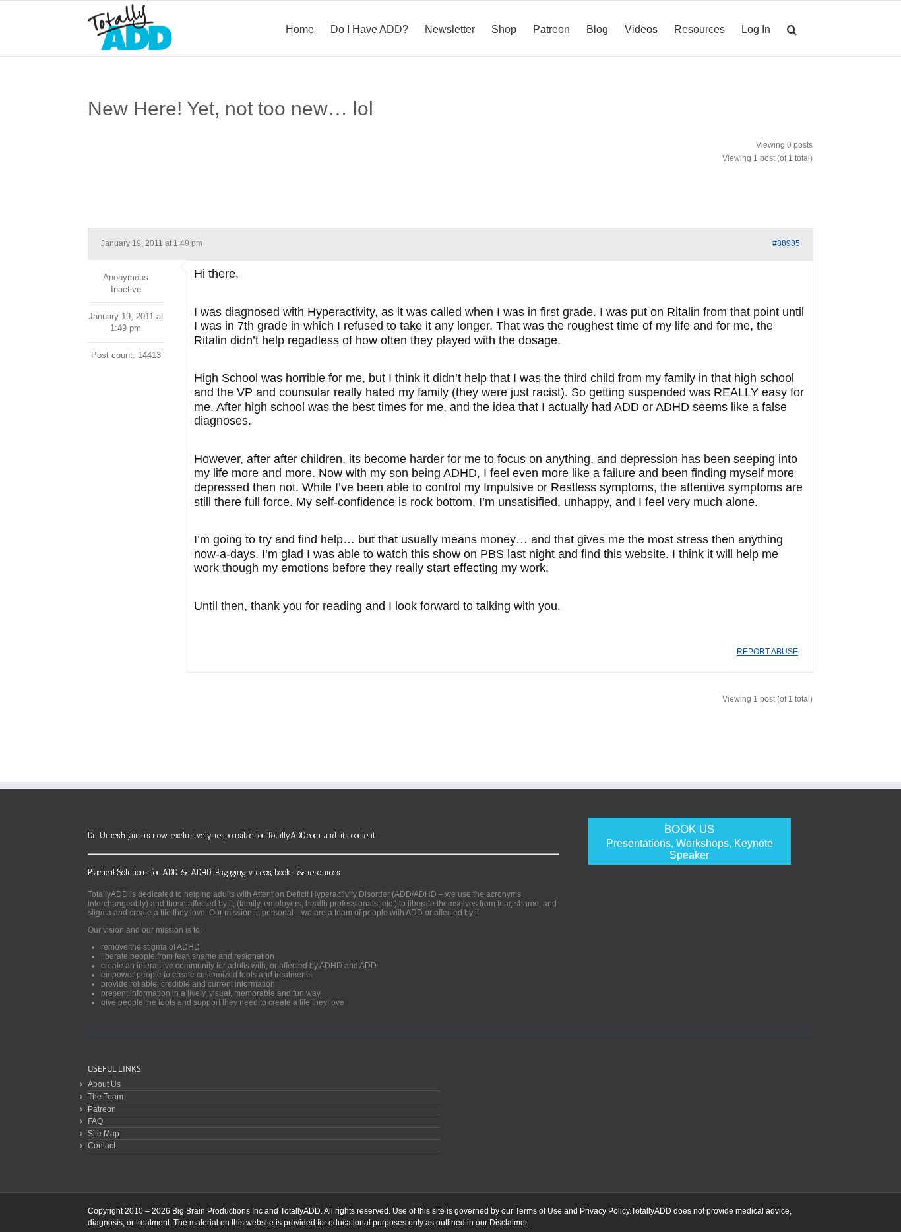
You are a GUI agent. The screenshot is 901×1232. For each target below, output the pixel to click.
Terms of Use (538, 1211)
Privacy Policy (604, 1211)
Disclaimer (508, 1222)
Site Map (103, 1133)
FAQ (95, 1121)
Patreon (102, 1109)
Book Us (689, 842)
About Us (104, 1084)
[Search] (792, 28)
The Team (105, 1096)
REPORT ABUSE (767, 651)
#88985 (786, 243)
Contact (101, 1145)
